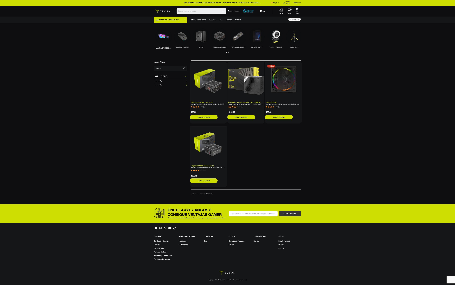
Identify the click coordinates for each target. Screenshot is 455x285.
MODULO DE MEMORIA (218, 47)
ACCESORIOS (275, 47)
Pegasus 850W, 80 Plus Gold (202, 164)
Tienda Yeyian (260, 235)
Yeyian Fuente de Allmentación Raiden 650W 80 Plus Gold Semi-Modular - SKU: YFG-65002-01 (224, 103)
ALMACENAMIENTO (237, 47)
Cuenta (232, 235)
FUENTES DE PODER (200, 47)
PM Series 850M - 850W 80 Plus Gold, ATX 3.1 (246, 101)
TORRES (181, 47)
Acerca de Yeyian (187, 235)
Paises (281, 235)
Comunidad (209, 235)
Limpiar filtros (159, 60)
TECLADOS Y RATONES (163, 47)
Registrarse (297, 2)
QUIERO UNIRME (290, 212)
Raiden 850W (271, 101)
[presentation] (226, 51)
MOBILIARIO (293, 47)
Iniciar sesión (288, 2)
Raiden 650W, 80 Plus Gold (202, 101)
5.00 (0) (202, 105)
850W (160, 83)
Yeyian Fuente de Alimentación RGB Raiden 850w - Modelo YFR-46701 (290, 103)
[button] (170, 20)
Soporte (158, 235)
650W (160, 79)
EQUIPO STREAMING (256, 47)
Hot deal (271, 64)
